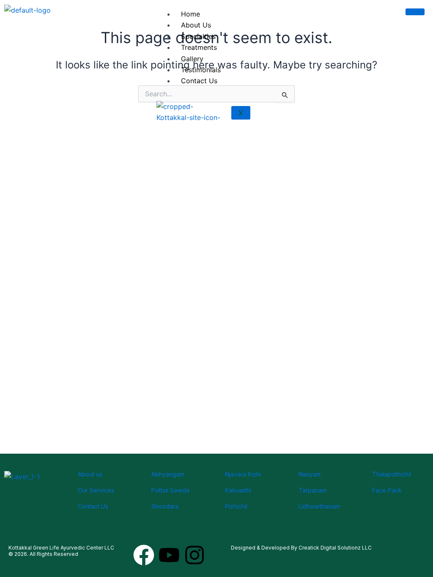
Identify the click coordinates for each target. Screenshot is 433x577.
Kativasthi (238, 490)
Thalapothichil (391, 474)
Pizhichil (236, 506)
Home (190, 14)
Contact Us (199, 80)
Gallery (192, 58)
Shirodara (164, 506)
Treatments (199, 47)
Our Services (96, 490)
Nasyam (310, 474)
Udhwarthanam (319, 506)
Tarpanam (312, 490)
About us (90, 474)
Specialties (198, 36)
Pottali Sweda (170, 490)
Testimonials (201, 69)
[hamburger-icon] (415, 11)
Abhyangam (167, 474)
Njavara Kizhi (243, 474)
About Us (196, 25)
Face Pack (387, 490)
